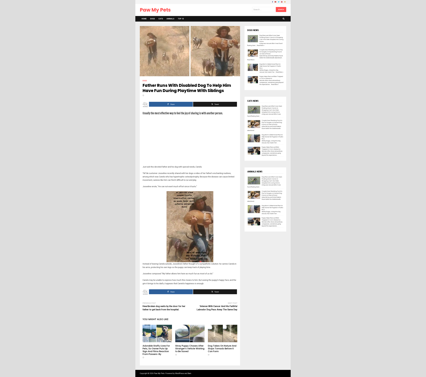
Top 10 (181, 19)
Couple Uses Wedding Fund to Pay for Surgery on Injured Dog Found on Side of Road (271, 52)
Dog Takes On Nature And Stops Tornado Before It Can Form (222, 348)
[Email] (285, 2)
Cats (160, 19)
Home (144, 19)
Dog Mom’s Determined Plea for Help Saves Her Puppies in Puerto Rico (270, 66)
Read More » (260, 45)
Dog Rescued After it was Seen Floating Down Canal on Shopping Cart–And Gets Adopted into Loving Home (271, 38)
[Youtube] (275, 2)
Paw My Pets (155, 9)
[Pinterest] (282, 2)
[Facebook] (272, 2)
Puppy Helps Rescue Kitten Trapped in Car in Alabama (271, 77)
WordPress (179, 373)
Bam (189, 373)
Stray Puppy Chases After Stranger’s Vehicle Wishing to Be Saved (189, 348)
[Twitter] (278, 2)
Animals (170, 19)
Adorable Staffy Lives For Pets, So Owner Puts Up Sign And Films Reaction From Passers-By (156, 350)
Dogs (152, 19)
